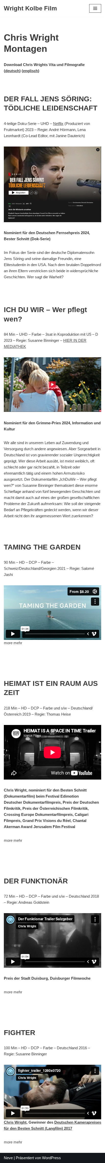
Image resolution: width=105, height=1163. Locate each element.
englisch (30, 71)
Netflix (58, 123)
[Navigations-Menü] (95, 8)
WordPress (51, 1158)
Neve (8, 1158)
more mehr (13, 643)
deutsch (12, 71)
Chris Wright (15, 1122)
